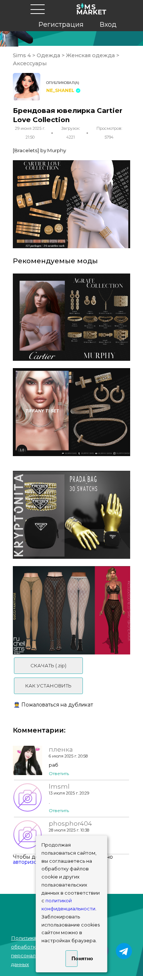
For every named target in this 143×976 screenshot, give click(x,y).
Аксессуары (30, 63)
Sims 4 (22, 55)
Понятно (75, 958)
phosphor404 (70, 823)
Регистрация (61, 25)
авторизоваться (33, 862)
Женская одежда (90, 55)
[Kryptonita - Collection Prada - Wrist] (71, 515)
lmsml (59, 786)
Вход (108, 25)
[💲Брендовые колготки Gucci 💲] (71, 610)
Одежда (48, 55)
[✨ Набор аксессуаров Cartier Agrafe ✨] (71, 317)
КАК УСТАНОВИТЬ (48, 686)
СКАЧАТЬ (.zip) (48, 665)
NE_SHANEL (60, 90)
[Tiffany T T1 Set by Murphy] (71, 412)
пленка (61, 749)
